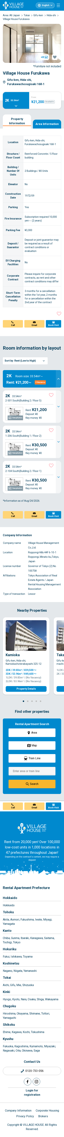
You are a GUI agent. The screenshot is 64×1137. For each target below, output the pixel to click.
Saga (37, 1050)
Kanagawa (36, 938)
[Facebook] (27, 1081)
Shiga (40, 999)
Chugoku (9, 1006)
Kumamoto (36, 1046)
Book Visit (53, 325)
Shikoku (9, 1024)
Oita (18, 1050)
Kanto (7, 930)
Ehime (6, 1032)
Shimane (34, 1013)
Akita (6, 919)
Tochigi (7, 942)
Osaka (32, 999)
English (45, 5)
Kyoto (16, 999)
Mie (18, 985)
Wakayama (51, 999)
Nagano (7, 971)
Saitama (49, 938)
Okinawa (27, 1050)
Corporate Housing (47, 1110)
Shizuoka (28, 985)
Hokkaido (10, 898)
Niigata (18, 971)
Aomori (14, 919)
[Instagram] (36, 1081)
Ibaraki (25, 938)
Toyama (28, 956)
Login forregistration (32, 1092)
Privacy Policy (25, 1116)
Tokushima (37, 1032)
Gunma (15, 938)
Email (34, 325)
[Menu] (58, 5)
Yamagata (9, 924)
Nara (23, 999)
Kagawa (17, 1032)
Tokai (7, 977)
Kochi (26, 1032)
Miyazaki (49, 1046)
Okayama (22, 1013)
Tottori (45, 1013)
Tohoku (8, 912)
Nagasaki (8, 1050)
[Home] (32, 828)
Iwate (38, 919)
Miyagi (47, 919)
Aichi (6, 985)
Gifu (12, 985)
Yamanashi (30, 971)
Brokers (43, 1116)
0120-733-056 (34, 1071)
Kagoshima (21, 1046)
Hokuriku (9, 949)
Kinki (6, 992)
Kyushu (8, 1039)
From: (33, 97)
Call (13, 325)
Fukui (6, 956)
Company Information (18, 1110)
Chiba (6, 938)
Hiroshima (9, 1013)
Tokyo (16, 942)
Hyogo (7, 999)
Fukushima (27, 919)
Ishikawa (16, 956)
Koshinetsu (11, 963)
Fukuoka (8, 1046)
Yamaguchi (9, 1018)
